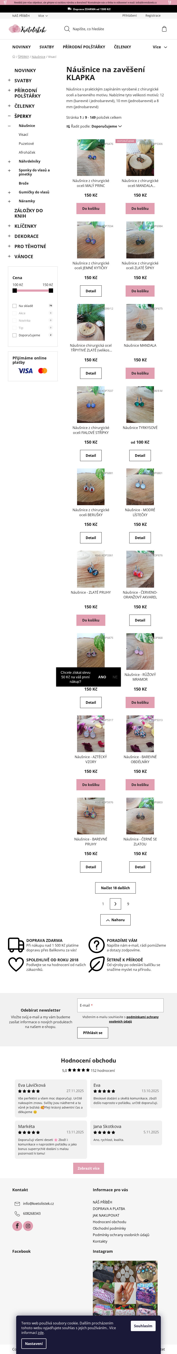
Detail (91, 291)
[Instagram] (28, 1226)
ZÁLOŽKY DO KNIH (28, 213)
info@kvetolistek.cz (38, 1203)
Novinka (35, 320)
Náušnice (27, 125)
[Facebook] (17, 1226)
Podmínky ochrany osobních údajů (121, 1234)
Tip (35, 328)
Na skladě (35, 306)
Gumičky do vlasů (34, 192)
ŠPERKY (22, 116)
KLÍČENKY (25, 226)
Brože (23, 183)
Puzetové (26, 143)
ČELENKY (24, 106)
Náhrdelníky (29, 161)
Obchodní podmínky (109, 1228)
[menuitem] (21, 47)
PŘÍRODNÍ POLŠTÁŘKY (27, 93)
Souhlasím (143, 1326)
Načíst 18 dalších (115, 888)
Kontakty (100, 1241)
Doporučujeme (35, 335)
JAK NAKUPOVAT (106, 1215)
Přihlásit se (92, 1032)
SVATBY (23, 81)
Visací (23, 134)
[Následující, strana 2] (115, 904)
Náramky (27, 201)
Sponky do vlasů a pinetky (34, 172)
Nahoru (118, 919)
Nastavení (34, 1343)
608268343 (32, 1213)
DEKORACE (26, 236)
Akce (35, 313)
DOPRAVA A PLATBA (109, 1208)
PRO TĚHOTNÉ (30, 246)
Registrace (153, 15)
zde (41, 1332)
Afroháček (27, 152)
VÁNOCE (23, 256)
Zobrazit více (89, 1168)
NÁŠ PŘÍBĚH (21, 16)
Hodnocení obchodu (109, 1222)
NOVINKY (25, 70)
